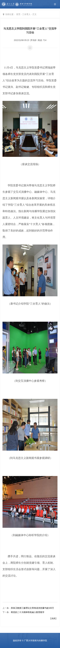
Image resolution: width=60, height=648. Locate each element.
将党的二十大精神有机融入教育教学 (27, 612)
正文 (34, 14)
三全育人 (26, 14)
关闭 (53, 618)
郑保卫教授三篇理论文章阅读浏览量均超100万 (32, 608)
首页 (18, 14)
